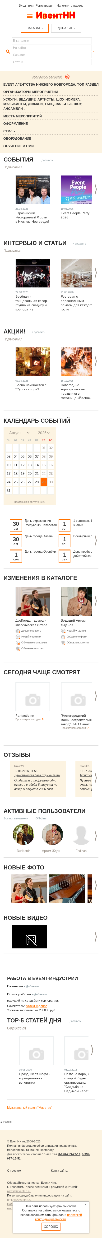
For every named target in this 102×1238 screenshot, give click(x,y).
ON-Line (41, 818)
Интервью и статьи (35, 243)
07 (37, 456)
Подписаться (13, 167)
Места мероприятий (22, 116)
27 (30, 482)
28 (37, 482)
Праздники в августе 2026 (29, 501)
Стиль (9, 131)
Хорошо (51, 1227)
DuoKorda (23, 851)
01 (44, 448)
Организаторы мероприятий (30, 92)
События (18, 159)
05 (22, 456)
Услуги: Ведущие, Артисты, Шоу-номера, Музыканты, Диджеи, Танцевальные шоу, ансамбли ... (42, 104)
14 (37, 465)
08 (44, 456)
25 (16, 482)
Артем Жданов (36, 1006)
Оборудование (17, 138)
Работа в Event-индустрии (42, 978)
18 (16, 473)
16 (51, 465)
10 (8, 465)
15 (44, 465)
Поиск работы (19, 994)
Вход (22, 5)
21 (37, 473)
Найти (7, 51)
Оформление (15, 123)
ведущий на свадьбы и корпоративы (33, 1000)
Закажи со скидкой (47, 76)
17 (8, 473)
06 (30, 456)
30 (51, 482)
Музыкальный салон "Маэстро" (29, 1107)
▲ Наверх (6, 1121)
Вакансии (15, 986)
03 (8, 456)
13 (30, 465)
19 (22, 473)
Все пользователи (16, 818)
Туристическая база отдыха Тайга (37, 775)
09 (51, 456)
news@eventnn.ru (19, 1191)
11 (15, 465)
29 (44, 482)
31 (8, 491)
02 (51, 448)
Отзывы (17, 755)
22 (44, 473)
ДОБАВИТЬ (66, 28)
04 (16, 456)
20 (30, 473)
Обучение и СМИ (18, 146)
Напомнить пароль (70, 5)
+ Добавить (46, 160)
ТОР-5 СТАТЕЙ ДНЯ (34, 1020)
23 (51, 473)
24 (8, 482)
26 (22, 482)
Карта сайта (59, 1170)
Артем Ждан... (52, 851)
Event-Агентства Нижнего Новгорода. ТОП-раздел (51, 84)
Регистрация (44, 5)
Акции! (14, 331)
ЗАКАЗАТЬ (35, 28)
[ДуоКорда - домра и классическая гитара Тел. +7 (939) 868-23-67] (29, 888)
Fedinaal (81, 851)
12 (22, 465)
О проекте (14, 1170)
